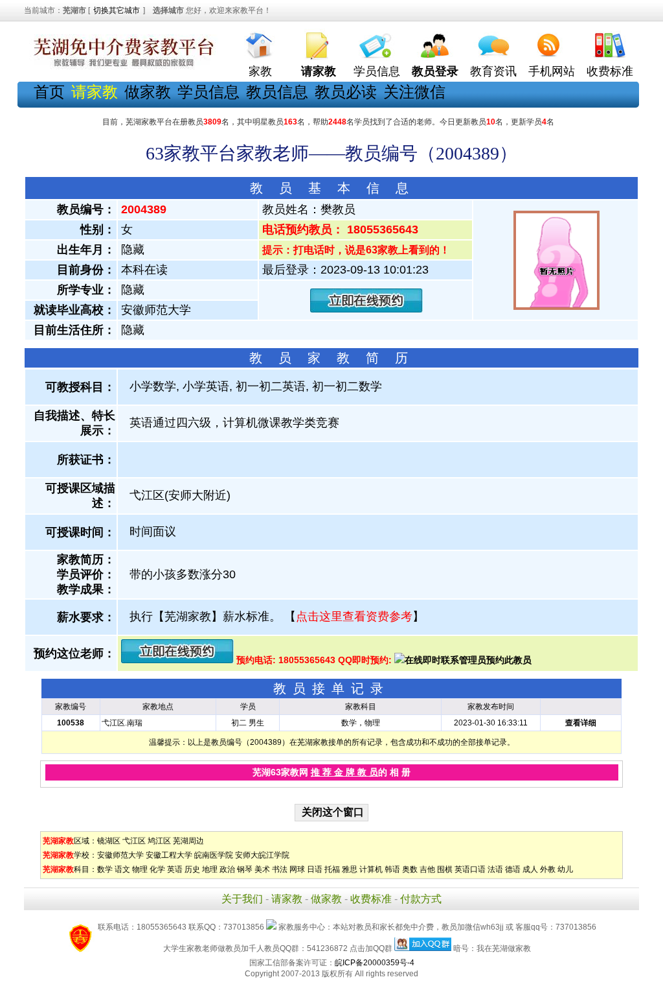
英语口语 (470, 869)
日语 (314, 869)
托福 (332, 869)
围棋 (445, 869)
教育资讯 (493, 71)
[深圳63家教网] (121, 66)
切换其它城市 (116, 10)
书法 (279, 869)
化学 (157, 869)
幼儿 (565, 869)
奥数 (410, 869)
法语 (495, 869)
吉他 (427, 869)
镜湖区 (108, 840)
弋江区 (134, 840)
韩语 (392, 869)
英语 (175, 869)
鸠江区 (159, 840)
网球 (297, 869)
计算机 (371, 869)
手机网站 (551, 71)
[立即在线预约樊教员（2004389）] (366, 309)
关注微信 (414, 91)
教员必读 (346, 91)
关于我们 (242, 898)
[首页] (260, 42)
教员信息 (277, 91)
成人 (530, 869)
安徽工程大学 (169, 855)
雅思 (349, 869)
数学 (105, 869)
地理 (210, 869)
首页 (49, 91)
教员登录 (435, 71)
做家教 (147, 91)
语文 (122, 869)
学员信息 (377, 71)
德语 (513, 869)
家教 (260, 71)
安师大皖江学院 (262, 855)
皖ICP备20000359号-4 (374, 962)
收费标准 (610, 71)
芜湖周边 (188, 840)
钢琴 (245, 869)
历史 (192, 869)
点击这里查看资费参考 (354, 616)
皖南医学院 (213, 855)
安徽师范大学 (120, 855)
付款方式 (421, 898)
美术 (262, 869)
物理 (140, 869)
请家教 (286, 898)
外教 (548, 869)
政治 (227, 869)
